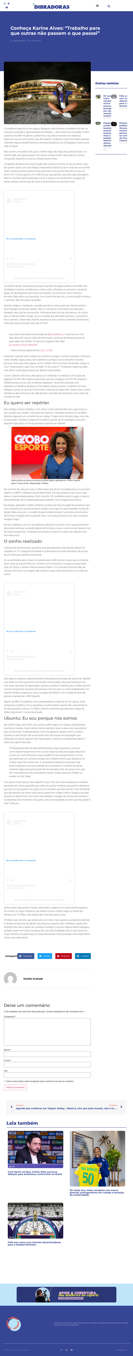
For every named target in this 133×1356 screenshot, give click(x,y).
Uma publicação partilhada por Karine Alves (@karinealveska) (39, 278)
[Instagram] (5, 4)
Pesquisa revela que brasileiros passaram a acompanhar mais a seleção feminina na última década (110, 134)
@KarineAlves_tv (56, 334)
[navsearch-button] (109, 5)
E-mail (7, 1060)
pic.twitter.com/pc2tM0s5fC (23, 344)
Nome (7, 1050)
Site (5, 1071)
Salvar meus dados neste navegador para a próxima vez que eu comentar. (40, 1081)
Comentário (10, 1017)
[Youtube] (7, 8)
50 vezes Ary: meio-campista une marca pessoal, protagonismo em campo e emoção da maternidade (97, 1192)
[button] (97, 6)
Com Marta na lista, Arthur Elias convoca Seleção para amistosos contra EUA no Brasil (35, 1173)
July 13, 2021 (47, 350)
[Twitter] (9, 4)
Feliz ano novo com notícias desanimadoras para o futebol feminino (34, 1243)
